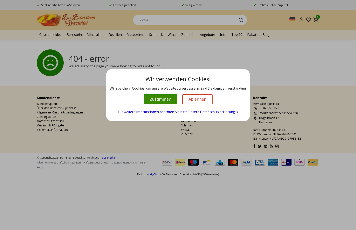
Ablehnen (197, 99)
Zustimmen (160, 99)
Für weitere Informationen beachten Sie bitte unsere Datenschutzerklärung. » (178, 112)
